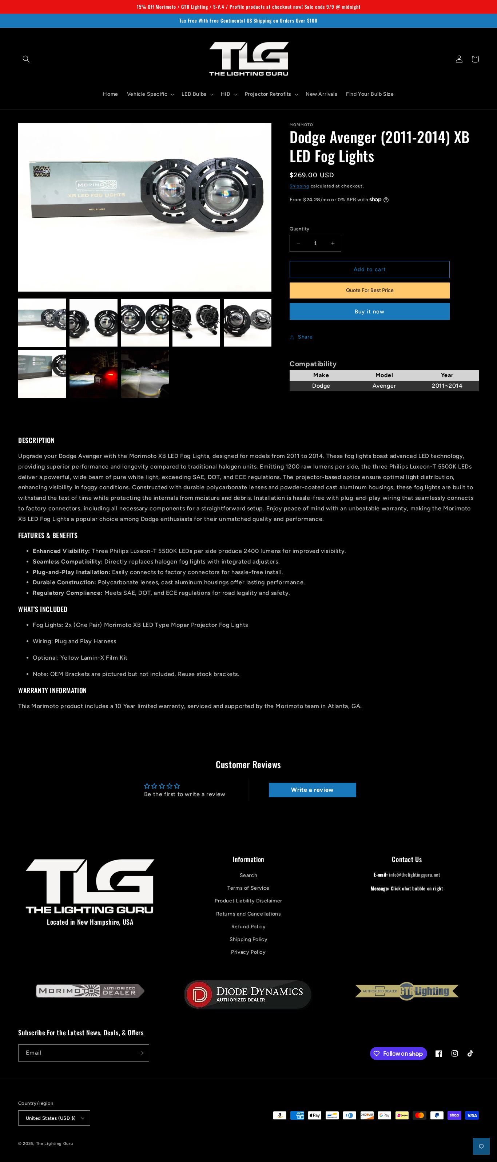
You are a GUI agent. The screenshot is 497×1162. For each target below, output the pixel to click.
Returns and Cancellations (248, 914)
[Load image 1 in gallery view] (42, 323)
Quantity (299, 229)
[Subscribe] (141, 1053)
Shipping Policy (249, 939)
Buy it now (370, 311)
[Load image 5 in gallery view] (247, 323)
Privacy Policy (248, 952)
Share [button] (305, 337)
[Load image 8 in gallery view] (145, 374)
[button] (26, 59)
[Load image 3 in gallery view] (145, 323)
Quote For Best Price (370, 290)
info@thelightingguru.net (414, 874)
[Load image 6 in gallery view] (42, 374)
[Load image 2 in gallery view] (93, 323)
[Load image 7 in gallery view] (93, 374)
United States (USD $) (51, 1118)
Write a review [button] (312, 789)
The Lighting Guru (54, 1143)
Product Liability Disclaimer (248, 901)
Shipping (299, 186)
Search (249, 875)
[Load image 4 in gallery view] (196, 323)
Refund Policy (248, 927)
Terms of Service (248, 888)
